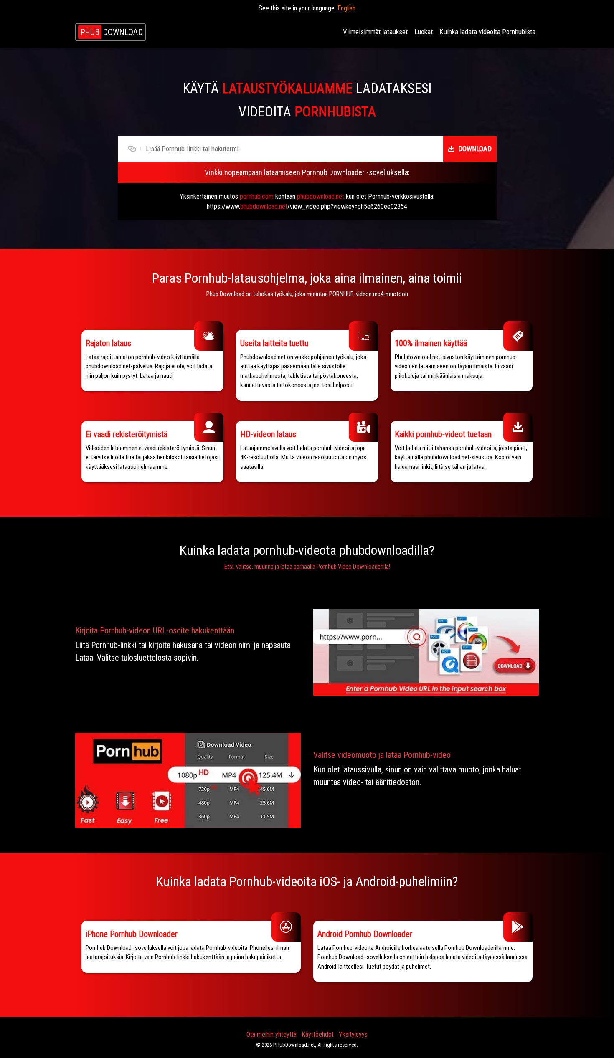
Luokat (423, 32)
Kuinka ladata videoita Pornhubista (487, 32)
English (346, 8)
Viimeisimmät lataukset (375, 32)
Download (475, 148)
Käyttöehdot (318, 1034)
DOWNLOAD (111, 32)
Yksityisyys (353, 1034)
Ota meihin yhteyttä (271, 1034)
